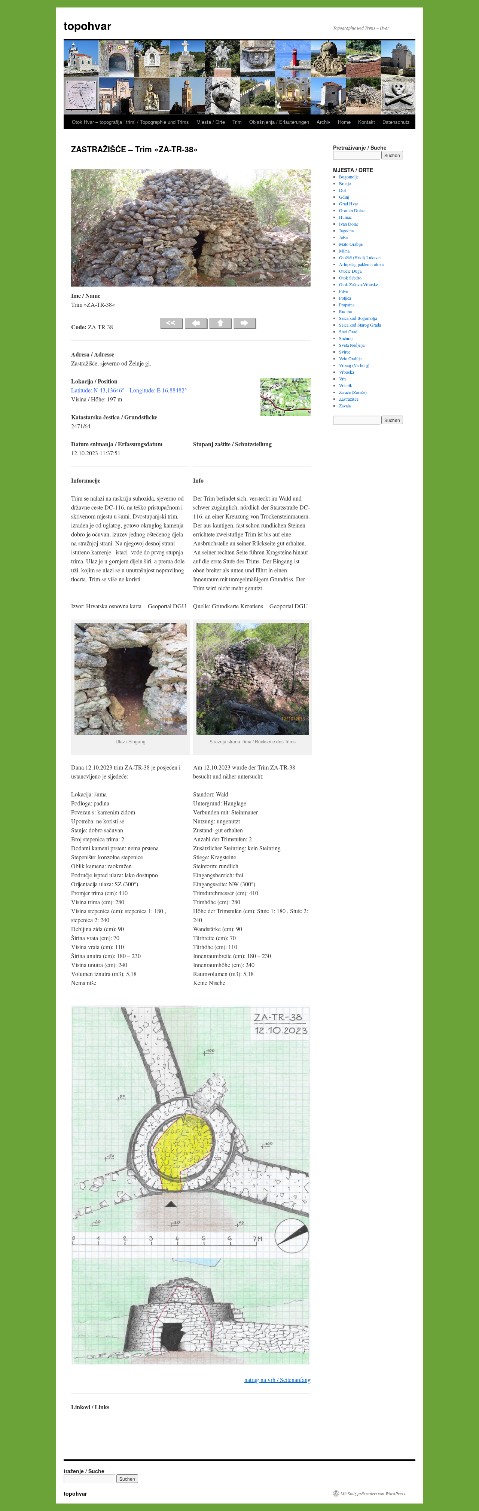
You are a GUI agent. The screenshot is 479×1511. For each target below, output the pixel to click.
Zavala (345, 406)
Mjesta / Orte (210, 121)
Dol (342, 190)
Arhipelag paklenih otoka (361, 264)
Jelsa (343, 237)
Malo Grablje (351, 244)
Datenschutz (396, 121)
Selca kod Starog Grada (360, 325)
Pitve (343, 291)
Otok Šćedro (350, 278)
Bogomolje (349, 177)
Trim (237, 121)
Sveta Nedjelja (351, 345)
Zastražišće (349, 399)
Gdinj (344, 197)
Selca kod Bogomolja (358, 318)
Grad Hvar (348, 204)
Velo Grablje (350, 358)
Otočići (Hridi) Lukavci (360, 257)
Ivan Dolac (349, 224)
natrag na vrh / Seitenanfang (277, 1379)
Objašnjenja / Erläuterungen (279, 121)
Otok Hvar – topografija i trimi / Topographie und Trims (130, 121)
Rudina (345, 311)
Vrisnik (345, 385)
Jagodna (346, 230)
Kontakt (366, 121)
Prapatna (346, 305)
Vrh (342, 379)
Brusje (345, 183)
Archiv (323, 121)
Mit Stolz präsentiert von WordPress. (373, 1493)
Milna (344, 251)
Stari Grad (348, 331)
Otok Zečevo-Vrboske (358, 284)
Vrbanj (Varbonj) (354, 365)
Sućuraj (346, 338)
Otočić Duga (350, 271)
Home (344, 121)
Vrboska (346, 372)
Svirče (344, 352)
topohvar (88, 25)
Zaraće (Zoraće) (353, 392)
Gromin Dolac (351, 210)
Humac (345, 217)
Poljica (345, 298)
